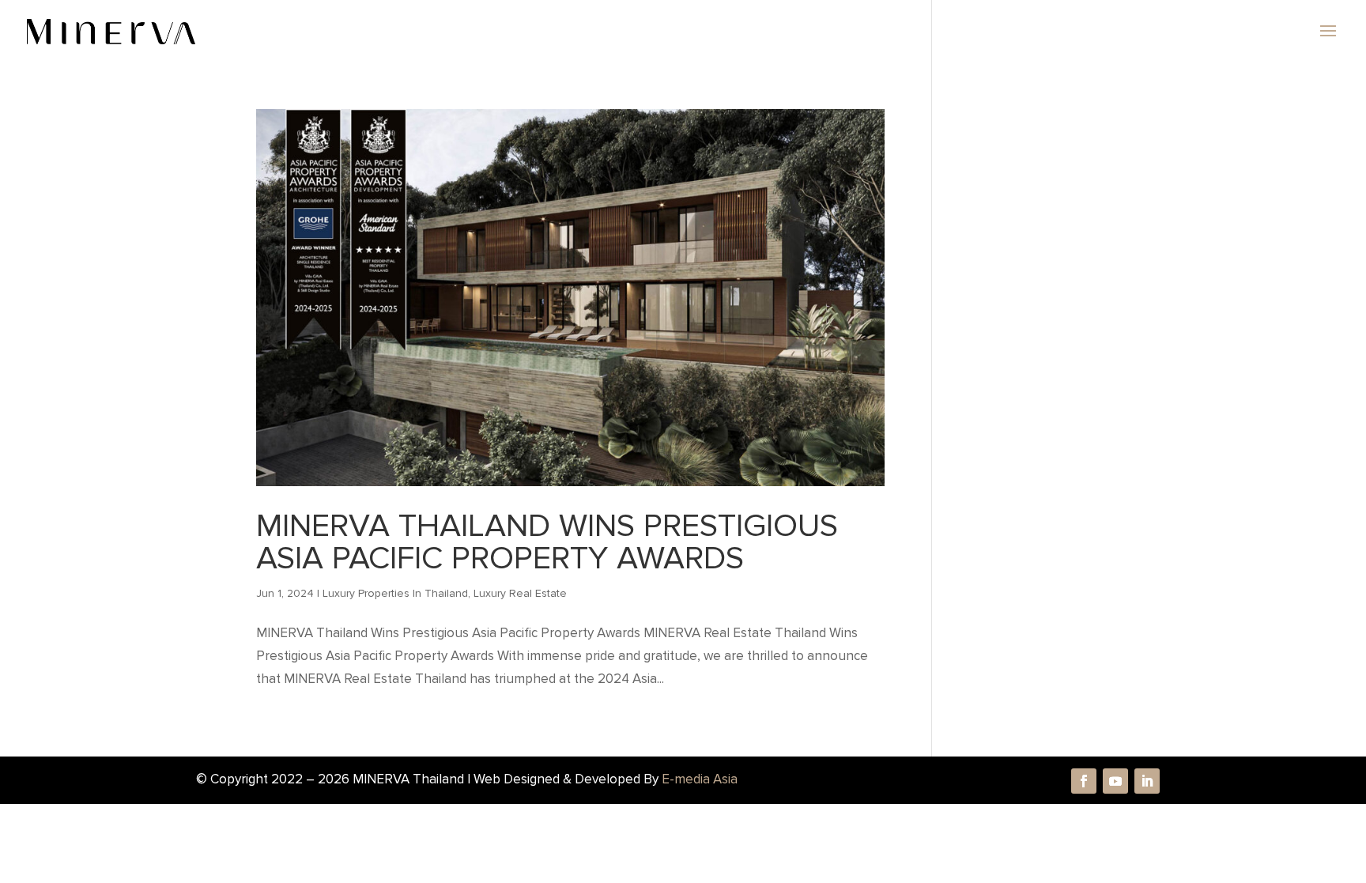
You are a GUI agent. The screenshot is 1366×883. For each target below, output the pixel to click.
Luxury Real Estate (520, 593)
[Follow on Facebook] (1083, 781)
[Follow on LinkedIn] (1147, 781)
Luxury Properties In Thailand (395, 593)
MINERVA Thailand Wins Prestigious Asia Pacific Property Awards (547, 542)
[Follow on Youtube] (1115, 781)
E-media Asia (700, 779)
